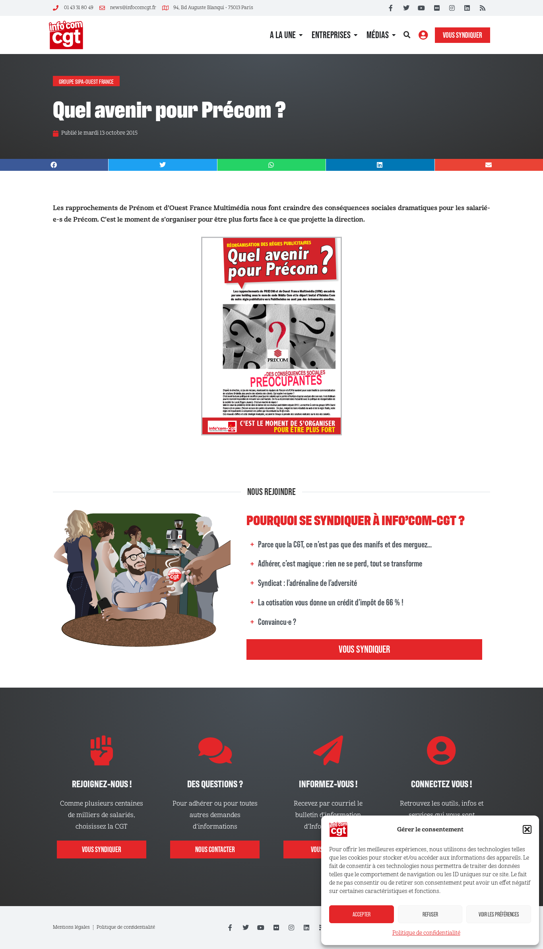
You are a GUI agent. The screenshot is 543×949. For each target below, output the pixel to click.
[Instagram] (452, 7)
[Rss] (482, 7)
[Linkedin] (467, 7)
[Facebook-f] (390, 7)
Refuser (430, 914)
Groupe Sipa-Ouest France (86, 81)
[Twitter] (406, 7)
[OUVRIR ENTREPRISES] (356, 35)
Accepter (361, 914)
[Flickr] (436, 7)
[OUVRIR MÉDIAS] (394, 35)
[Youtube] (421, 7)
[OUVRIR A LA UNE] (301, 35)
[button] (527, 829)
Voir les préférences (499, 914)
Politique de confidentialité (426, 933)
